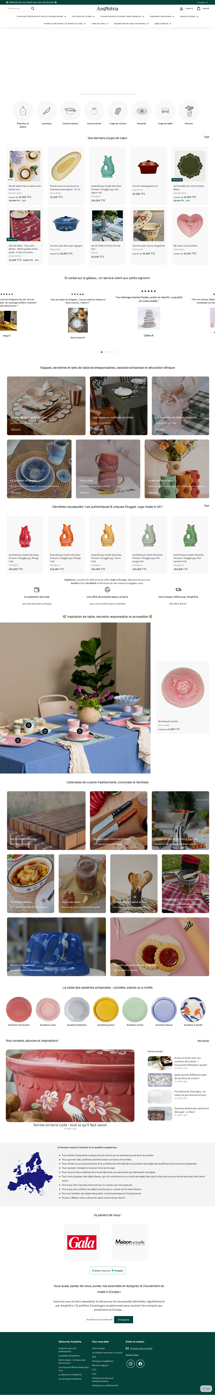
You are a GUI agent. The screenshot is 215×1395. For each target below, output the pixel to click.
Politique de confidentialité (105, 1380)
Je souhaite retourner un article (107, 1347)
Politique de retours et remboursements (102, 1374)
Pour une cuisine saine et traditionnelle (28, 901)
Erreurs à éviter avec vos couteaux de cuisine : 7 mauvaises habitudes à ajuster (190, 1056)
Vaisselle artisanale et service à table (63, 23)
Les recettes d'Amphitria (70, 1373)
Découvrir (15, 424)
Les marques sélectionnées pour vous (74, 1364)
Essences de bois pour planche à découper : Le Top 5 (191, 1105)
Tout (206, 136)
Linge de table (98, 23)
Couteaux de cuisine (82, 16)
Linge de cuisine (188, 16)
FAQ (94, 1351)
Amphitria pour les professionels (67, 1345)
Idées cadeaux (162, 23)
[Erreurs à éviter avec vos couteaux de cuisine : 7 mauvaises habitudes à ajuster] (160, 1058)
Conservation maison (161, 16)
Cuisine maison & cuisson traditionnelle (121, 16)
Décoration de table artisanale (130, 23)
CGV (94, 1364)
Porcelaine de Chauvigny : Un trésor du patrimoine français (190, 1088)
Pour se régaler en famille (125, 965)
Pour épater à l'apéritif (21, 838)
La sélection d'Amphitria (70, 1369)
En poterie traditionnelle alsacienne (27, 965)
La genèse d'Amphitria (69, 1350)
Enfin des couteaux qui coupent (108, 838)
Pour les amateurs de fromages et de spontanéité (184, 900)
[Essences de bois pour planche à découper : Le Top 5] (160, 1109)
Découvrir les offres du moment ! (106, 68)
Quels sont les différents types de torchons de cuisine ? (190, 1071)
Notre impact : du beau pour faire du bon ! (72, 1356)
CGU (94, 1368)
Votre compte (98, 1343)
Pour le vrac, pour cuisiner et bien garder (81, 901)
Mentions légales (100, 1360)
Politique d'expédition (102, 1356)
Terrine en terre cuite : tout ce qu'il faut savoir (70, 1119)
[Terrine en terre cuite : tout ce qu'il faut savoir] (70, 1080)
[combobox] (21, 8)
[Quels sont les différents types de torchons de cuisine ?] (160, 1075)
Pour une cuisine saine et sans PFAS (130, 901)
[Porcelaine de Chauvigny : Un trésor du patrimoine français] (160, 1092)
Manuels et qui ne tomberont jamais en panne (176, 838)
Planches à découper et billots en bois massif (40, 16)
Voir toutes (203, 1035)
